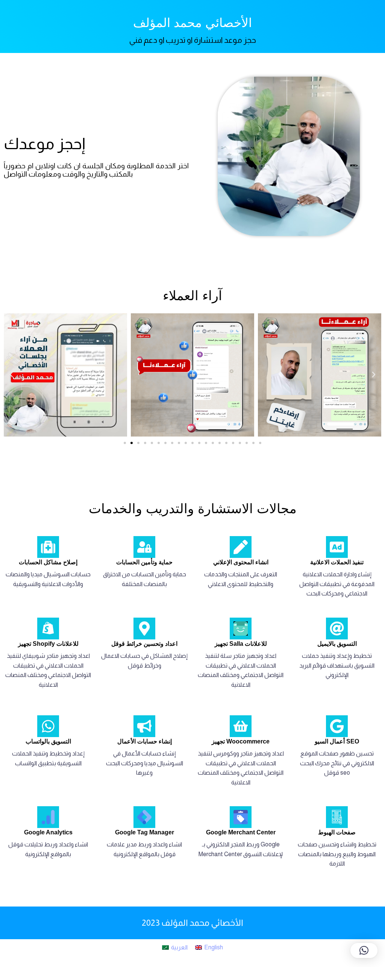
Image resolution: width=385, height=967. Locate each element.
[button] (11, 374)
